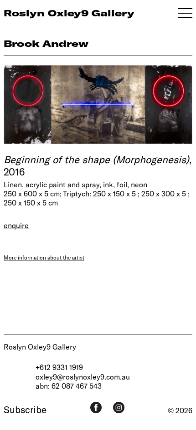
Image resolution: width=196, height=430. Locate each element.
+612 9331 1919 (59, 367)
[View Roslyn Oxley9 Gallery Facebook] (96, 407)
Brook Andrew (46, 43)
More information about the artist (44, 257)
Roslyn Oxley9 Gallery (40, 346)
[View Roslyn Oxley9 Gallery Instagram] (118, 407)
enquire (16, 225)
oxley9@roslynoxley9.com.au (83, 376)
